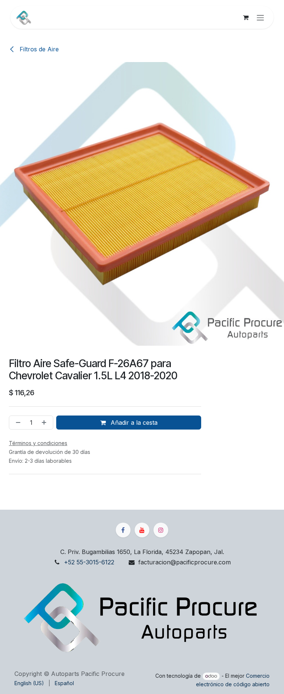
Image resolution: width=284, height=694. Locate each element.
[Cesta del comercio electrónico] (245, 17)
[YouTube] (142, 530)
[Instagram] (160, 530)
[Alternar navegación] (260, 17)
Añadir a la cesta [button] (133, 422)
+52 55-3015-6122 (89, 562)
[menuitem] (29, 683)
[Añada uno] (45, 422)
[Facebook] (123, 530)
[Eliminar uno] (16, 422)
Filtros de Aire (38, 49)
